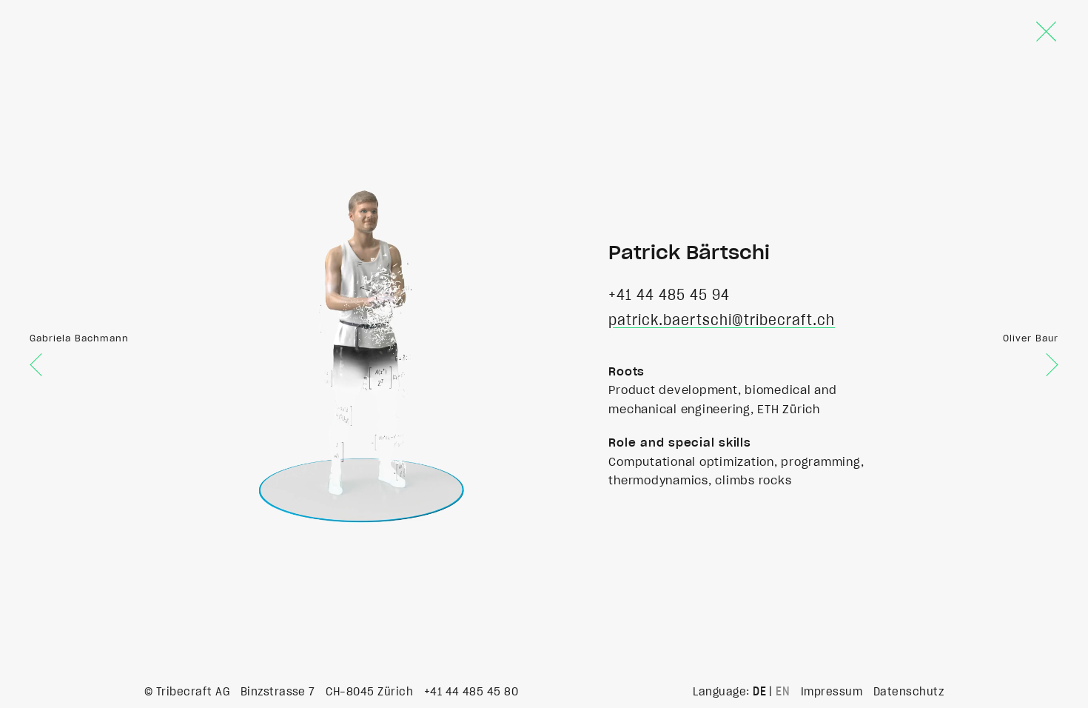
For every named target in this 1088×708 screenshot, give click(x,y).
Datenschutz (908, 692)
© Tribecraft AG (186, 692)
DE (759, 692)
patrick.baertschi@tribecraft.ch (721, 320)
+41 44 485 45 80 (471, 692)
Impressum (831, 692)
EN (783, 692)
